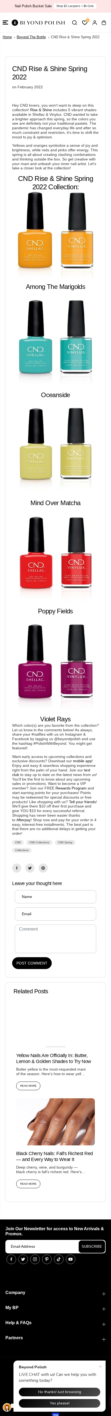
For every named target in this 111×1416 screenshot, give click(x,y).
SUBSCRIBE (92, 1246)
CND (18, 842)
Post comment (31, 963)
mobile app (82, 761)
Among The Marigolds (55, 286)
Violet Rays (55, 719)
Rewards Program (71, 788)
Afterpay (23, 820)
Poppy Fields (55, 611)
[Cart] (103, 23)
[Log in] (94, 23)
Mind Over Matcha (55, 502)
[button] (5, 22)
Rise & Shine (41, 110)
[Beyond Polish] (38, 22)
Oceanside (55, 394)
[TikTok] (59, 1259)
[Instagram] (35, 1259)
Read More (28, 1085)
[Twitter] (29, 868)
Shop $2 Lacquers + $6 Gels (75, 6)
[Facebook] (16, 868)
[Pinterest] (43, 868)
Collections (22, 850)
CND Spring (65, 842)
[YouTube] (71, 1259)
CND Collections (39, 842)
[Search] (74, 23)
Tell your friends (82, 802)
